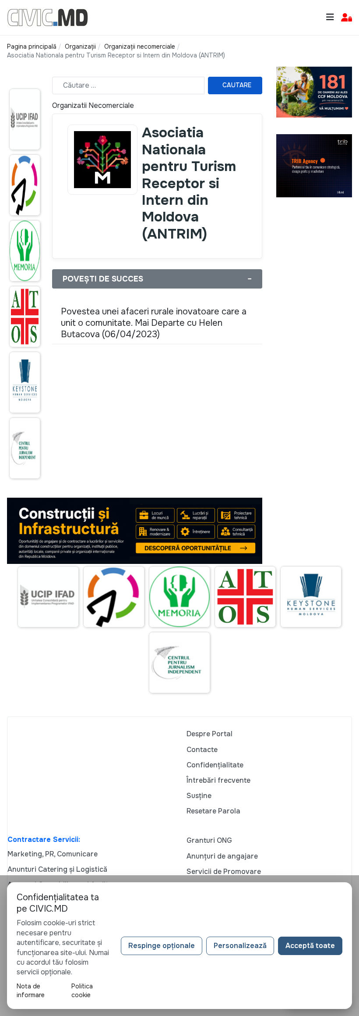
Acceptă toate (310, 945)
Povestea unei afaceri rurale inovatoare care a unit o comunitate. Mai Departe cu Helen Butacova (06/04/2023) (153, 323)
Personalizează (240, 945)
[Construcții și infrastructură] (134, 530)
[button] (346, 18)
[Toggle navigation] (330, 17)
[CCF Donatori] (314, 91)
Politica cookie (82, 990)
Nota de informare (31, 990)
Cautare (236, 85)
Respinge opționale (161, 945)
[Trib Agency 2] (314, 165)
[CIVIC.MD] (47, 16)
